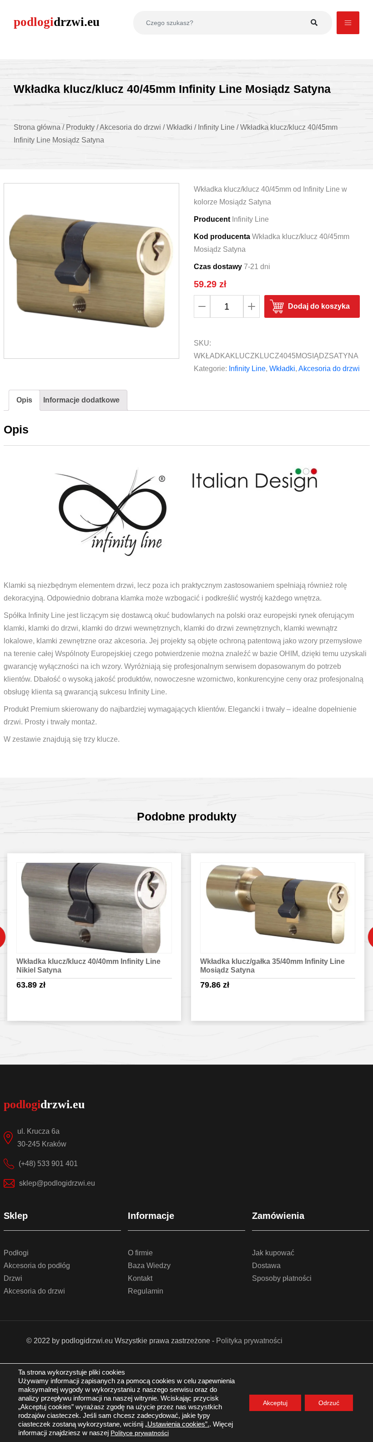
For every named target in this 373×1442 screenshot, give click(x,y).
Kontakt (140, 1278)
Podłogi (16, 1253)
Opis (24, 400)
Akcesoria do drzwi (329, 368)
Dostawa (266, 1265)
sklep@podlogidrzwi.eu (57, 1183)
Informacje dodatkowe (81, 400)
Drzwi (13, 1278)
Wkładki (282, 368)
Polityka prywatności (249, 1341)
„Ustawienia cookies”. (177, 1424)
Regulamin (145, 1291)
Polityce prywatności (140, 1433)
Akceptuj (275, 1402)
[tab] (24, 400)
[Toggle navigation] (348, 22)
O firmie (140, 1253)
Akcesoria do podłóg (37, 1265)
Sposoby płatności (282, 1278)
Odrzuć (328, 1402)
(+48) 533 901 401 (48, 1163)
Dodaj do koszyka (319, 306)
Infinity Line (247, 368)
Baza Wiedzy (149, 1265)
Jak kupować (273, 1253)
